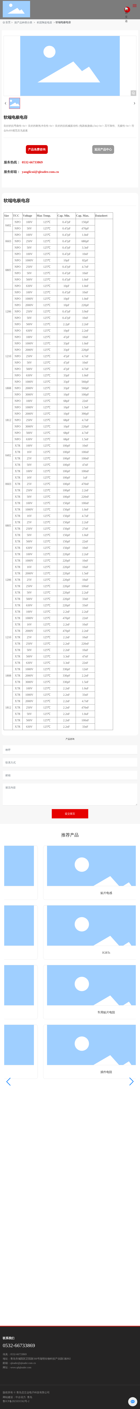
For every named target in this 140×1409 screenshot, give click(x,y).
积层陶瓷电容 (44, 22)
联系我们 (8, 1338)
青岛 (29, 1397)
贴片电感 (99, 892)
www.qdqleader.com (20, 1367)
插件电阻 (99, 1072)
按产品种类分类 (23, 22)
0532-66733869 (19, 1345)
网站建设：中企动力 (14, 1397)
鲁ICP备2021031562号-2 (16, 1401)
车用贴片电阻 (99, 1012)
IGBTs (99, 952)
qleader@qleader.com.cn (23, 1363)
